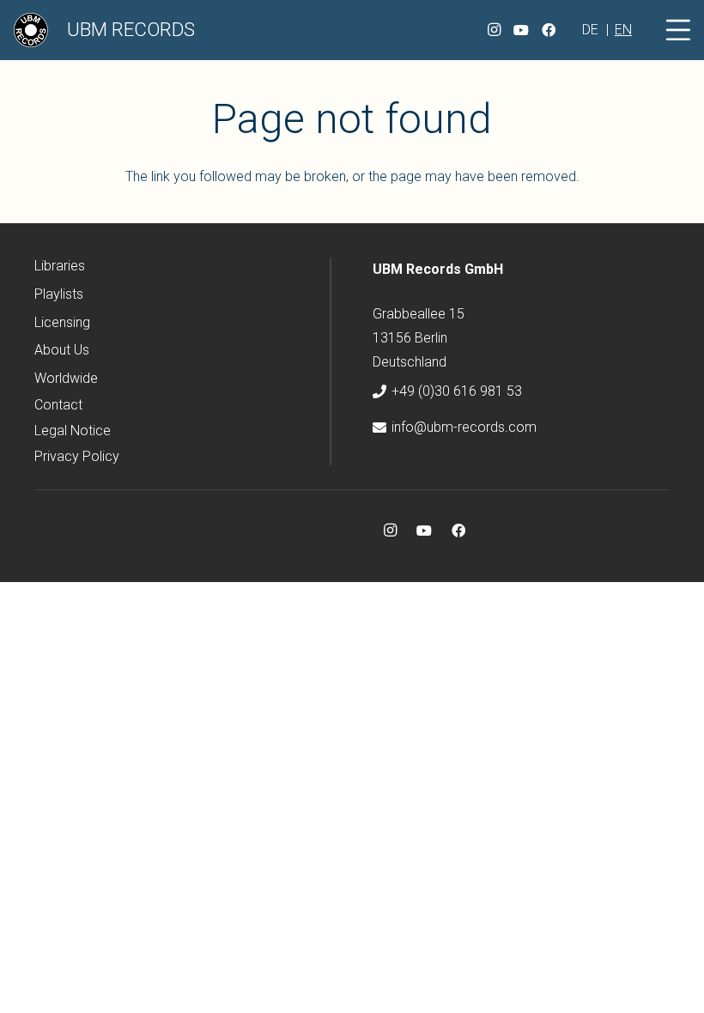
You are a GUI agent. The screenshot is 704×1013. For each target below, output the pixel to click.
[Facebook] (548, 30)
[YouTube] (521, 30)
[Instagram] (493, 30)
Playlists (58, 294)
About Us (61, 350)
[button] (678, 30)
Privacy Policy (76, 456)
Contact (58, 405)
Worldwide (66, 378)
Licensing (62, 322)
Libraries (59, 266)
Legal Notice (72, 430)
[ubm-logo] (31, 30)
